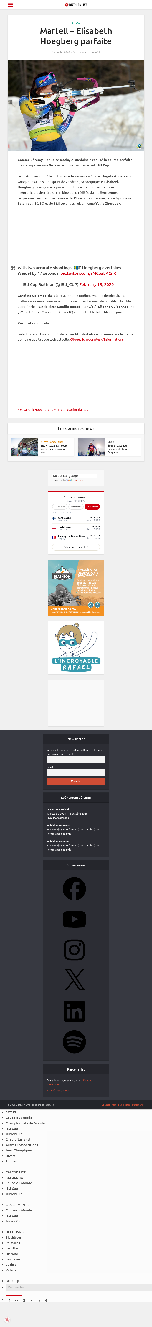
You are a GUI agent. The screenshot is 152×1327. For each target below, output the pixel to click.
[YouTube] (74, 932)
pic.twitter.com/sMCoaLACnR (88, 273)
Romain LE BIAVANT (88, 52)
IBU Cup (76, 23)
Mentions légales (121, 1104)
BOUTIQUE (14, 1281)
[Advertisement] (76, 237)
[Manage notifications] (7, 1320)
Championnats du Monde (25, 1123)
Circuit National (18, 1139)
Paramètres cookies (58, 1090)
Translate (78, 479)
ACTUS (11, 1112)
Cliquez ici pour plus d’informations (97, 339)
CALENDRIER (16, 1172)
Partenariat (138, 1104)
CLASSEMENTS (17, 1205)
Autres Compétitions (52, 441)
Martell (59, 409)
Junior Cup (14, 1134)
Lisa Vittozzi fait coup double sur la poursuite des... (54, 449)
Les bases (13, 1259)
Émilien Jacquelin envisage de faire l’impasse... (118, 449)
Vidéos (11, 1270)
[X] (74, 993)
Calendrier (92, 506)
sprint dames (78, 409)
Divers (111, 441)
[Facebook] (74, 901)
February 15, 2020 (96, 284)
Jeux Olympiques (19, 1150)
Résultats (60, 506)
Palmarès (13, 1243)
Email (50, 767)
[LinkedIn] (74, 1024)
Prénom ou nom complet (61, 754)
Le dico (11, 1264)
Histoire (12, 1253)
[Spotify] (74, 1054)
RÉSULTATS (14, 1177)
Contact (105, 1104)
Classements (76, 506)
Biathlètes (14, 1237)
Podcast (12, 1161)
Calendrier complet (74, 547)
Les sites (12, 1248)
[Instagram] (74, 962)
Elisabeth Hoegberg (35, 409)
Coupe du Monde (19, 1117)
